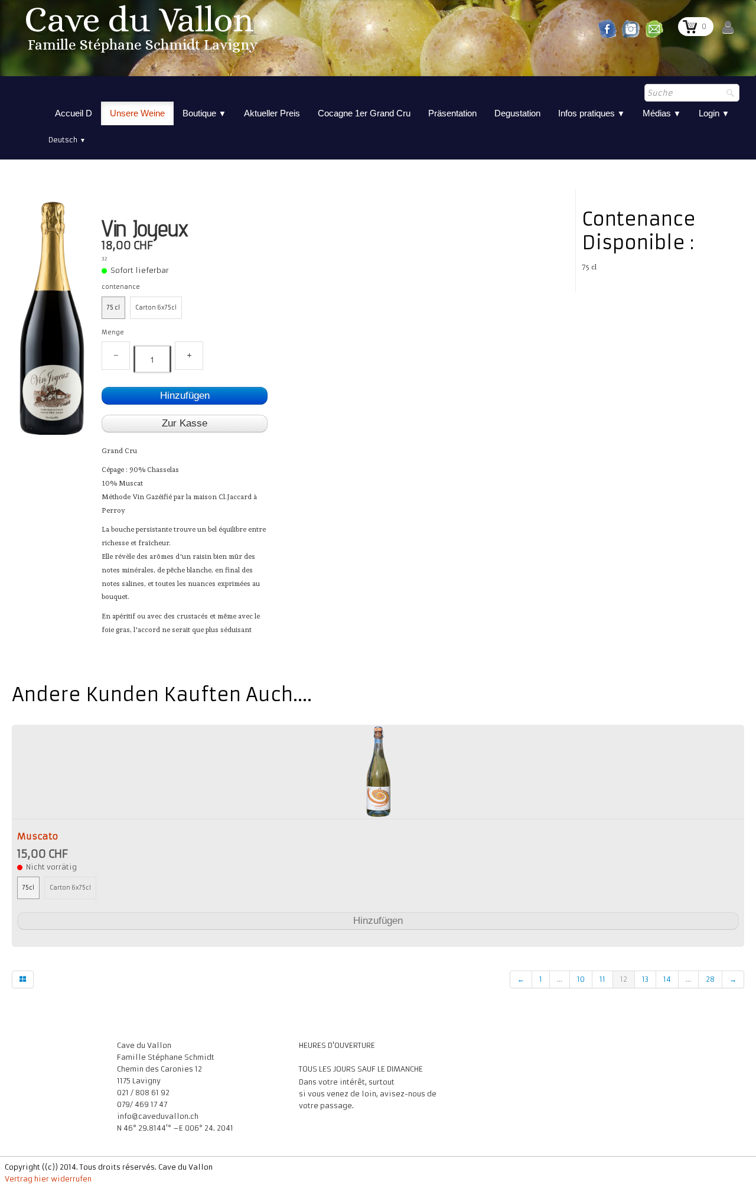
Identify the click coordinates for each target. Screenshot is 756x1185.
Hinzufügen (185, 395)
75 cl (113, 307)
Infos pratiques (591, 113)
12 (623, 979)
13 (645, 979)
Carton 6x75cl (156, 307)
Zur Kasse (184, 423)
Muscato (37, 836)
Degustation (517, 113)
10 (581, 979)
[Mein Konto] (727, 27)
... (559, 979)
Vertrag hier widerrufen (48, 1178)
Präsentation (452, 113)
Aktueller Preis (272, 113)
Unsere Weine (137, 113)
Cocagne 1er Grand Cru (364, 113)
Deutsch (67, 139)
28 (710, 979)
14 (667, 979)
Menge (113, 332)
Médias (662, 113)
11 (602, 979)
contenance (121, 287)
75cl (28, 887)
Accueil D (73, 113)
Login (714, 113)
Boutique (204, 113)
